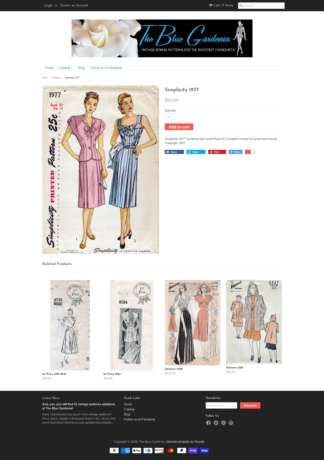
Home (49, 68)
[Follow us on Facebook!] (209, 424)
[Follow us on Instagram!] (231, 424)
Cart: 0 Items (223, 5)
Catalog (65, 68)
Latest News (51, 398)
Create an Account (74, 5)
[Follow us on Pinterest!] (224, 424)
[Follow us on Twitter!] (216, 424)
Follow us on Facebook (106, 68)
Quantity (170, 110)
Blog (81, 68)
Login (48, 5)
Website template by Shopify (185, 441)
